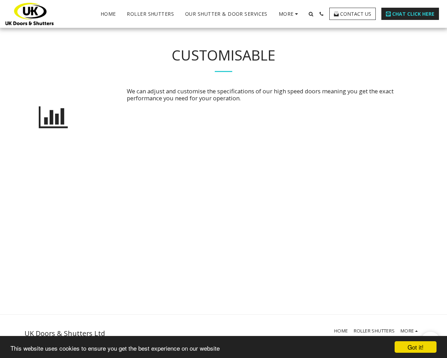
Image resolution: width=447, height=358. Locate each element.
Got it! (416, 347)
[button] (311, 14)
